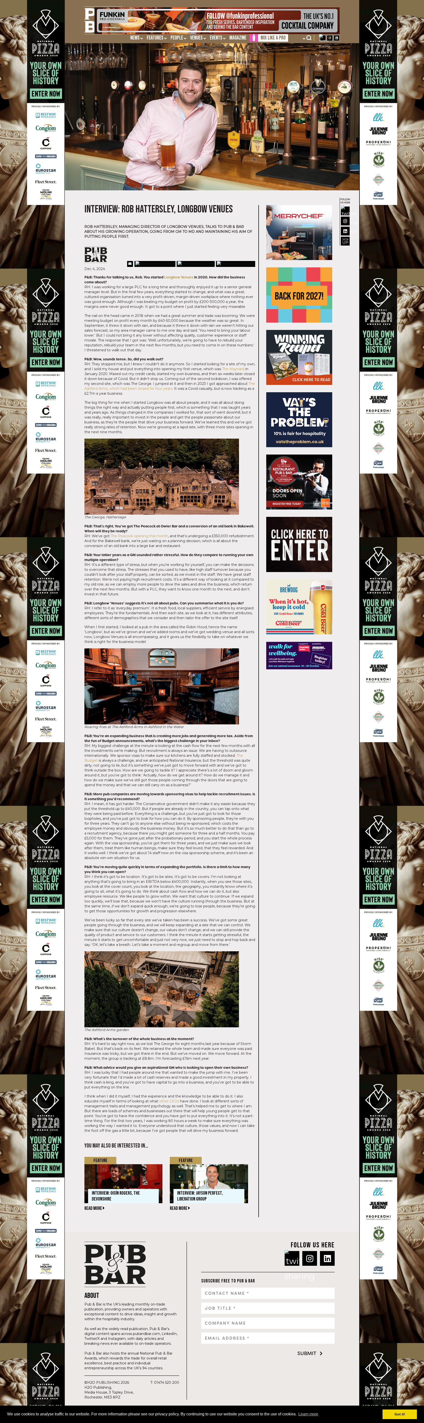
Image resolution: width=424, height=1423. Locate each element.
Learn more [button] (308, 1414)
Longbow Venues (178, 277)
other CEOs (169, 1101)
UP (345, 241)
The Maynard (233, 369)
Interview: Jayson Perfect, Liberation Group (200, 1196)
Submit (306, 1353)
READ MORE (93, 1208)
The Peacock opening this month (139, 536)
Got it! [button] (400, 1414)
